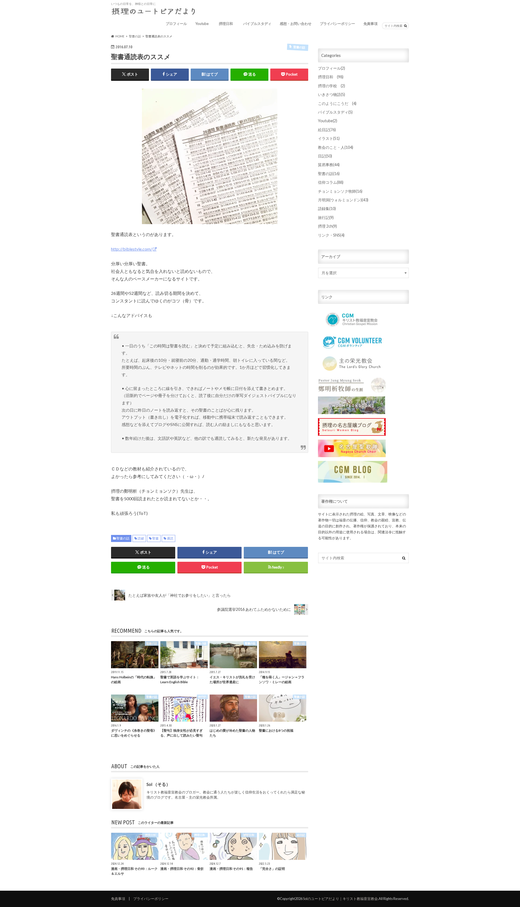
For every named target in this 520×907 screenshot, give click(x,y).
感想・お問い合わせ (295, 23)
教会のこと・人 (335, 147)
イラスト (329, 138)
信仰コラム (330, 182)
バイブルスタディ (257, 23)
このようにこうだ (337, 103)
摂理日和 (227, 23)
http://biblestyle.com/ (131, 248)
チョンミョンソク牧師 (340, 191)
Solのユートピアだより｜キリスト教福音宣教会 (340, 898)
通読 (170, 538)
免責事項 (370, 23)
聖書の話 (122, 538)
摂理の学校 (331, 85)
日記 (325, 156)
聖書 (155, 538)
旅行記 (326, 217)
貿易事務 (329, 164)
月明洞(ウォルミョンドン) (343, 200)
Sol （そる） (158, 783)
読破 (141, 538)
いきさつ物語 (331, 94)
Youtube (202, 23)
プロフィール (176, 23)
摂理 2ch (327, 226)
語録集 (327, 208)
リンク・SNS (331, 235)
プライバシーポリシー (337, 23)
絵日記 (327, 129)
